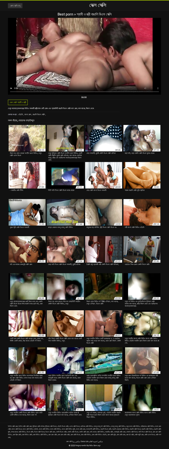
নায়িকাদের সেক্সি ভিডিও (147, 426)
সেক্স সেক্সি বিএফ (75, 435)
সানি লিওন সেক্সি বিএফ (145, 432)
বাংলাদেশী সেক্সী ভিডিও (93, 429)
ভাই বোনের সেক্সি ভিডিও (97, 432)
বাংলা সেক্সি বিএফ (17, 429)
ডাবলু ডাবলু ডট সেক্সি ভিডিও (102, 426)
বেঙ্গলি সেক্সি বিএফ (72, 432)
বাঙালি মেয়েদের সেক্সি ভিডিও (120, 429)
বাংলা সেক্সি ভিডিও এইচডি (30, 429)
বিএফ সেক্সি (30, 432)
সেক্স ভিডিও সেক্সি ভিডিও (40, 435)
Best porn (66, 14)
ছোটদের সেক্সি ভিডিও (86, 426)
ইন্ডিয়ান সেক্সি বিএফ (51, 426)
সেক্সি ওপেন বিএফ (149, 435)
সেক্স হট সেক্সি (130, 435)
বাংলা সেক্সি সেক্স (80, 429)
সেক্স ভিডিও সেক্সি (27, 435)
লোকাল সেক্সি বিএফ (132, 432)
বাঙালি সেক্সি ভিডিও (147, 429)
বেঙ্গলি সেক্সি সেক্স (84, 432)
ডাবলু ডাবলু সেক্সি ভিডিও (118, 426)
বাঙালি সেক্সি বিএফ (135, 429)
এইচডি (21, 114)
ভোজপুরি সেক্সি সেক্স (119, 432)
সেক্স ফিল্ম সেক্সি (17, 435)
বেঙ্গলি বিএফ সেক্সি (61, 432)
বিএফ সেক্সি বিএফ (39, 432)
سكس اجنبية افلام (96, 441)
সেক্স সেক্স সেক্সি (52, 435)
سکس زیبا (76, 441)
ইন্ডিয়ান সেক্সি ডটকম (38, 426)
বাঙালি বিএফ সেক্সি (39, 114)
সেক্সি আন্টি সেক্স (139, 435)
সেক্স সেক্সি (69, 441)
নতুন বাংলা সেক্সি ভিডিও (133, 426)
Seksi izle (85, 441)
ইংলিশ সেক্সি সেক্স (13, 426)
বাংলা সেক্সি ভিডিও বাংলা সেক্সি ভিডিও (50, 429)
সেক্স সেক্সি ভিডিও (86, 435)
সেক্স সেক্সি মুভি (111, 435)
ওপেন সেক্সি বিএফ (74, 426)
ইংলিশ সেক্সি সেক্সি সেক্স (25, 426)
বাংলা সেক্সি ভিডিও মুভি (68, 429)
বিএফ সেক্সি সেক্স (50, 432)
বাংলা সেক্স (28, 114)
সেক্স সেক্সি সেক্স (121, 435)
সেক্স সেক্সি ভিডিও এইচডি (99, 435)
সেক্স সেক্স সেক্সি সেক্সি (64, 435)
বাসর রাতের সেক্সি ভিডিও (18, 432)
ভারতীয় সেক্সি (109, 432)
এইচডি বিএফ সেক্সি (63, 426)
